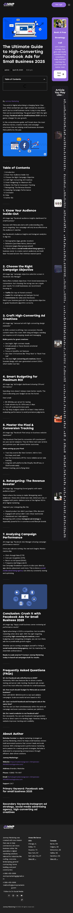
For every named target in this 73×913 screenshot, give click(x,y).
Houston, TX (32, 850)
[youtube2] (21, 896)
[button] (69, 5)
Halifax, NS (54, 853)
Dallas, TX (31, 847)
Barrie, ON (54, 844)
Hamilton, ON (55, 856)
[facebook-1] (9, 896)
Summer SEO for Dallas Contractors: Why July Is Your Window (65, 203)
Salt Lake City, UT (34, 856)
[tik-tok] (22, 900)
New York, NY (33, 853)
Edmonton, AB (55, 850)
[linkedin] (17, 896)
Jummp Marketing (12, 101)
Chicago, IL (32, 844)
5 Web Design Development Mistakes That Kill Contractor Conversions (65, 269)
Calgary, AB (54, 847)
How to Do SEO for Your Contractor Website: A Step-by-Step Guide (65, 418)
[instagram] (13, 896)
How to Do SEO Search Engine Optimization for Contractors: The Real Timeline (65, 343)
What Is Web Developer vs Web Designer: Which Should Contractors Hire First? (65, 135)
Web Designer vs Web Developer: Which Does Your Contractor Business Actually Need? (65, 496)
